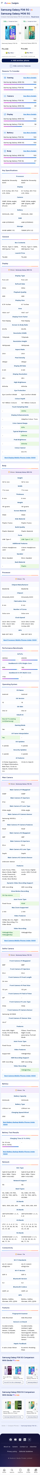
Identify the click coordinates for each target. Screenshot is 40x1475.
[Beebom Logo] (11, 3)
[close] (18, 24)
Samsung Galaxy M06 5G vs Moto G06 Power (13, 1417)
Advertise (33, 1447)
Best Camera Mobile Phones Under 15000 (20, 940)
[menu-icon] (2, 3)
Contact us (24, 1447)
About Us (7, 1447)
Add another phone (20, 60)
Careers (15, 1447)
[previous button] (4, 1374)
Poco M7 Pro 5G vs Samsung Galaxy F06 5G (13, 1382)
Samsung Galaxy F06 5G (9, 43)
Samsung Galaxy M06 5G (29, 43)
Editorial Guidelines (26, 1451)
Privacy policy (12, 1451)
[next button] (35, 1374)
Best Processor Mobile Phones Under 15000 (20, 640)
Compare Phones (13, 1425)
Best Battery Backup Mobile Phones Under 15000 (19, 1123)
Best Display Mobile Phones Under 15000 (20, 457)
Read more (35, 17)
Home (3, 1425)
